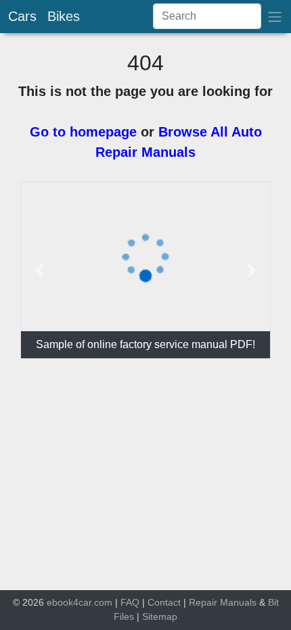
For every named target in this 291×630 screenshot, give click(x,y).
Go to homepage (83, 131)
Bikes (63, 16)
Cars (22, 16)
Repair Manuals (222, 602)
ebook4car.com (79, 602)
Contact (164, 602)
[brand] (274, 16)
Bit (273, 602)
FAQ (129, 602)
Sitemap (159, 616)
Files (124, 616)
